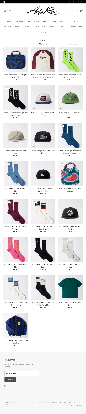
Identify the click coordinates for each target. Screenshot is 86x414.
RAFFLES (62, 27)
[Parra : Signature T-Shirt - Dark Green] (70, 287)
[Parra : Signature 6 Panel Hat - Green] (70, 97)
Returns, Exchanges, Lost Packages (48, 402)
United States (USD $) (75, 1)
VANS (54, 21)
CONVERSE (7, 27)
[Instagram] (4, 2)
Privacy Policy (63, 402)
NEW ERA (27, 27)
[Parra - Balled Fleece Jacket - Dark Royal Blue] (15, 325)
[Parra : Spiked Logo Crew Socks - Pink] (15, 249)
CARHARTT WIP (74, 21)
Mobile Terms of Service (75, 402)
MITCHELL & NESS (39, 27)
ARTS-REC (19, 21)
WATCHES (52, 27)
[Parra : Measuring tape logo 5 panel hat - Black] (43, 173)
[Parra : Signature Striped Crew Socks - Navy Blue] (43, 287)
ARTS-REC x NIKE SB (76, 27)
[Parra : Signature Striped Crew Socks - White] (15, 287)
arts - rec (11, 402)
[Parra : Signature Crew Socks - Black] (43, 249)
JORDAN (45, 21)
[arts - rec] (43, 11)
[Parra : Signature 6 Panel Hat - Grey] (15, 135)
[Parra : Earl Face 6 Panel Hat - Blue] (43, 97)
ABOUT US (43, 33)
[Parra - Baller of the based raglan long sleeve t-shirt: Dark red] (43, 59)
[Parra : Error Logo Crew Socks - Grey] (70, 249)
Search (35, 402)
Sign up (10, 379)
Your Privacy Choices (76, 405)
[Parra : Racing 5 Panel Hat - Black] (43, 135)
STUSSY (62, 21)
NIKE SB (36, 21)
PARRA (17, 27)
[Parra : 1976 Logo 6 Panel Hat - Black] (70, 211)
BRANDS (9, 21)
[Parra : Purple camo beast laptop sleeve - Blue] (15, 59)
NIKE (28, 21)
